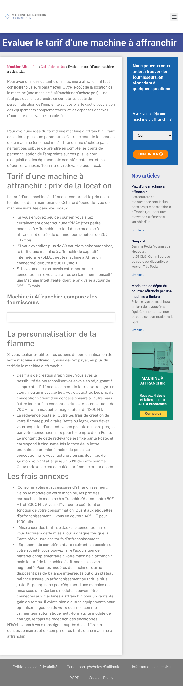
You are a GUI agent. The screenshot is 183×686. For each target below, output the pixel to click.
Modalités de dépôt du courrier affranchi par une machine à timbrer (152, 291)
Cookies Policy (101, 678)
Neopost (138, 241)
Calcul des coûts (53, 66)
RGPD (74, 678)
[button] (174, 17)
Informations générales (151, 667)
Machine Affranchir (22, 66)
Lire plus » (138, 230)
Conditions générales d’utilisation (94, 667)
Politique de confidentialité (35, 667)
